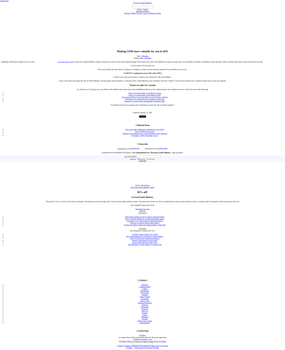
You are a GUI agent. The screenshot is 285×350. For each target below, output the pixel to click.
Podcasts (145, 305)
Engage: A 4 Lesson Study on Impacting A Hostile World (145, 101)
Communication (144, 287)
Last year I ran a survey (66, 62)
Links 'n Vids (144, 301)
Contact (145, 9)
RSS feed (136, 148)
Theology (144, 309)
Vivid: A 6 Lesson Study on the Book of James (144, 93)
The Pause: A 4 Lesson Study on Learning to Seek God (144, 99)
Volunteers (145, 317)
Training (145, 313)
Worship (145, 319)
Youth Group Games (144, 321)
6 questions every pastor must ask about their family (145, 221)
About (139, 9)
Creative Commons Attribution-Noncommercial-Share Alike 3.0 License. (142, 346)
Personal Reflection (145, 303)
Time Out (144, 311)
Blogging (145, 56)
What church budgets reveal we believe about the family (144, 217)
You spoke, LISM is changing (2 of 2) (144, 136)
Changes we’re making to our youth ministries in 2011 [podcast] (144, 134)
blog (141, 58)
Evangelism (145, 293)
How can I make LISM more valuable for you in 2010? (144, 129)
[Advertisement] (142, 32)
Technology (145, 307)
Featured (145, 295)
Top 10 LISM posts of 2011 (145, 132)
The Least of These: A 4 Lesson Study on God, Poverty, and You (145, 97)
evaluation (147, 58)
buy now (146, 209)
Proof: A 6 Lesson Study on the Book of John (145, 95)
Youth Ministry (144, 323)
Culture (144, 289)
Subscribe (139, 11)
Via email (164, 148)
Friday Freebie (145, 297)
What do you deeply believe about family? (145, 223)
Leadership (145, 299)
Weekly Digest (151, 159)
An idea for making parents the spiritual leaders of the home (145, 225)
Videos (144, 315)
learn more (139, 209)
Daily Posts (142, 159)
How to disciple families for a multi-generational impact (144, 219)
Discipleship (144, 291)
